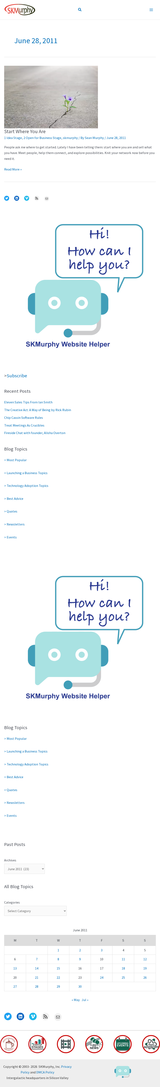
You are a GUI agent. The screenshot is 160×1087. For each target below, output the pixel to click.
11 (123, 959)
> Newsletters (14, 524)
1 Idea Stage (13, 138)
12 (145, 959)
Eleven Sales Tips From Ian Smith (28, 402)
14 (36, 968)
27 (15, 986)
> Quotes (10, 511)
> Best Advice (13, 498)
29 (58, 986)
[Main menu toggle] (151, 10)
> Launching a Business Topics (26, 473)
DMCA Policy (45, 1072)
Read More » (13, 169)
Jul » (85, 1000)
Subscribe (17, 376)
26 (145, 977)
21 (36, 977)
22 (58, 977)
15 (58, 968)
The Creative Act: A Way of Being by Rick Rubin (37, 410)
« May (76, 1000)
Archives (10, 860)
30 (80, 986)
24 (101, 977)
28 (36, 986)
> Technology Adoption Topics (26, 486)
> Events (10, 537)
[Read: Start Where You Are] (51, 97)
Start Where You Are (25, 131)
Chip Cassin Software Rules (23, 417)
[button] (80, 10)
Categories (12, 902)
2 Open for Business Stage (42, 138)
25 (123, 977)
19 (145, 968)
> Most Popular (15, 460)
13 (15, 968)
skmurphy (70, 138)
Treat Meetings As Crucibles (24, 425)
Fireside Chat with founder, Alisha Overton (34, 433)
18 (123, 968)
